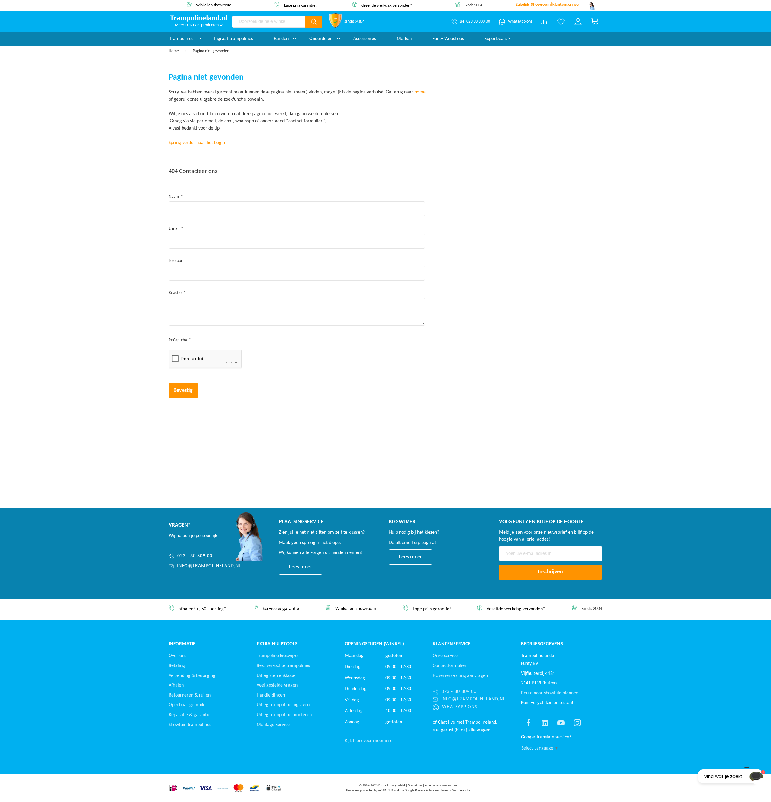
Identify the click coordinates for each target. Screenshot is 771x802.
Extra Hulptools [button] (277, 644)
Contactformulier (450, 665)
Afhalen (176, 685)
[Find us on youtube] (561, 722)
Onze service (445, 655)
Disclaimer (415, 785)
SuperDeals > (497, 38)
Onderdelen (321, 38)
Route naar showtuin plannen (549, 693)
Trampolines (182, 38)
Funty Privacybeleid (391, 785)
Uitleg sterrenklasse (276, 675)
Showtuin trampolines (190, 724)
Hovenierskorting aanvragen (460, 675)
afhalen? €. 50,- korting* (202, 609)
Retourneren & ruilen (190, 695)
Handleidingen (271, 695)
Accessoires (365, 38)
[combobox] (268, 22)
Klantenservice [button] (451, 644)
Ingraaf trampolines (234, 38)
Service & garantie (281, 609)
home (420, 92)
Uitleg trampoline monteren (284, 714)
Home (174, 51)
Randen (282, 38)
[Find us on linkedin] (544, 722)
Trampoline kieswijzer (278, 655)
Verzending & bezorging (192, 675)
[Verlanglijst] (561, 21)
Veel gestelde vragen (277, 685)
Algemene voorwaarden (441, 785)
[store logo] (199, 18)
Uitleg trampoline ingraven (283, 705)
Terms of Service (451, 790)
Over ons (177, 655)
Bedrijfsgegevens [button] (542, 644)
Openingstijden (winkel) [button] (374, 644)
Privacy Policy (424, 790)
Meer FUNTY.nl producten (197, 25)
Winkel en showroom (213, 5)
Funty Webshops (448, 38)
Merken (405, 38)
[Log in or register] (577, 21)
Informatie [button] (182, 644)
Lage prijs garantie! (300, 5)
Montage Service (273, 724)
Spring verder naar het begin (197, 142)
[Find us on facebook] (528, 722)
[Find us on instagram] (577, 722)
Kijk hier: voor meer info (368, 740)
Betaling (177, 665)
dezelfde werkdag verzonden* (386, 5)
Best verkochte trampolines (283, 665)
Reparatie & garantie (189, 714)
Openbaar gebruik (186, 705)
